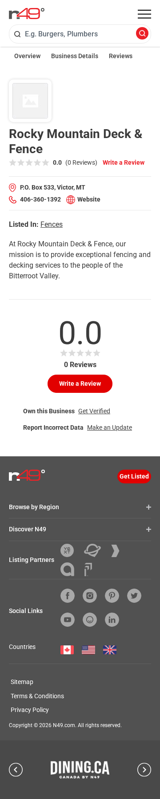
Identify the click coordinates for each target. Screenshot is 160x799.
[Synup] (118, 551)
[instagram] (90, 595)
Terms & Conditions (37, 696)
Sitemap (22, 681)
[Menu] (144, 14)
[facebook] (67, 595)
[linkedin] (112, 619)
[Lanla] (71, 569)
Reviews (120, 55)
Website (88, 199)
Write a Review (123, 162)
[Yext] (70, 550)
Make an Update (109, 427)
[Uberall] (95, 550)
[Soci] (88, 569)
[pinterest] (112, 595)
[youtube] (67, 619)
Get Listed (134, 476)
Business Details (74, 55)
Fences (51, 224)
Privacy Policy (30, 709)
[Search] (142, 34)
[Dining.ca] (80, 769)
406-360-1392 (40, 199)
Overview (27, 55)
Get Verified (94, 411)
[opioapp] (90, 619)
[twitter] (134, 595)
